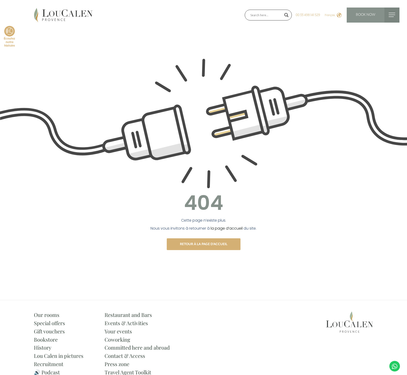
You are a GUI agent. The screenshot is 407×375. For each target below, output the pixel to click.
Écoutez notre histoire (9, 42)
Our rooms (46, 314)
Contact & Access (125, 355)
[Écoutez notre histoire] (9, 31)
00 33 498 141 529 (308, 15)
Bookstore (46, 339)
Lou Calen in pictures (58, 355)
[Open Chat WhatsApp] (394, 366)
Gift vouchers (49, 331)
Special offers (49, 323)
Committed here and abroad (137, 347)
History (42, 347)
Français (330, 15)
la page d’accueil (227, 228)
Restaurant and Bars (128, 314)
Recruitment (48, 363)
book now (365, 15)
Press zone (117, 363)
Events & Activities (126, 323)
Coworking (117, 339)
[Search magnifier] (286, 15)
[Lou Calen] (63, 15)
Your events (118, 331)
